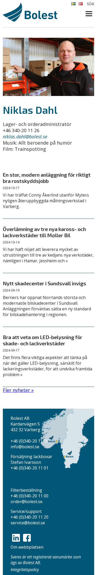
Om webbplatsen (27, 547)
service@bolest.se (28, 523)
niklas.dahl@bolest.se (25, 136)
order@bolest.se (26, 501)
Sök (90, 3)
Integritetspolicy (25, 569)
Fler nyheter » (18, 390)
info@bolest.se (25, 447)
